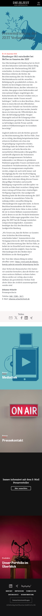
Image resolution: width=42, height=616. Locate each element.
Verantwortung (27, 595)
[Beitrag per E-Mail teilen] (11, 317)
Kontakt (9, 591)
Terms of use (31, 591)
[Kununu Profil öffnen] (27, 586)
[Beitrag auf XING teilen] (31, 317)
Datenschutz (13, 595)
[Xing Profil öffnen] (18, 586)
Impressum (19, 591)
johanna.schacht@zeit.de (19, 299)
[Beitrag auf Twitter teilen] (16, 318)
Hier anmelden (21, 488)
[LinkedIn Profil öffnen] (12, 586)
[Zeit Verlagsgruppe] (21, 3)
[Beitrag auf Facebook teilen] (21, 317)
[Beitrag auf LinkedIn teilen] (26, 317)
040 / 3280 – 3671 (16, 296)
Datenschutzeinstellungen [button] (21, 600)
